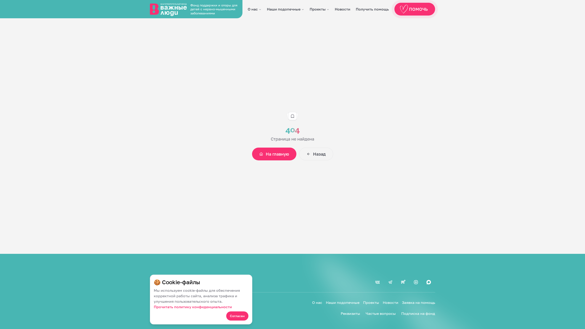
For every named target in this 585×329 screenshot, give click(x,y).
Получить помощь (372, 9)
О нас (253, 9)
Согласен (237, 316)
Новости (342, 9)
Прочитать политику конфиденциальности (193, 307)
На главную (277, 154)
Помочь (418, 9)
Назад (319, 154)
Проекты (318, 9)
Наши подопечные (283, 9)
